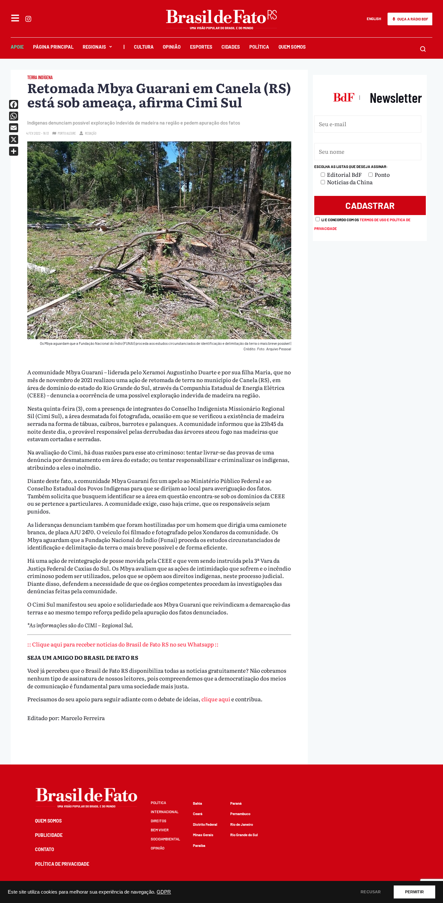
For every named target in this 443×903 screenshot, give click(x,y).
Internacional (164, 812)
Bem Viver (160, 830)
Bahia (197, 803)
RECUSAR (371, 892)
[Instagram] (28, 19)
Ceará (197, 814)
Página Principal (53, 47)
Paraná (236, 803)
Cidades (231, 47)
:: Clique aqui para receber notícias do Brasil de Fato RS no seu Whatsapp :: (123, 644)
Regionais (94, 47)
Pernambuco (240, 814)
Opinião (172, 47)
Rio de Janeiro (241, 824)
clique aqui (215, 699)
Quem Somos (292, 47)
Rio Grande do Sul (244, 835)
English (374, 19)
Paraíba (199, 845)
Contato (44, 849)
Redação (90, 133)
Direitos (158, 821)
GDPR (164, 892)
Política (259, 47)
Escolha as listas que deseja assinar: (351, 166)
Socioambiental (165, 839)
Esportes (201, 47)
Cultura (144, 47)
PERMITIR (414, 892)
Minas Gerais (203, 835)
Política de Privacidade (62, 864)
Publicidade (49, 835)
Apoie (17, 47)
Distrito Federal (205, 824)
